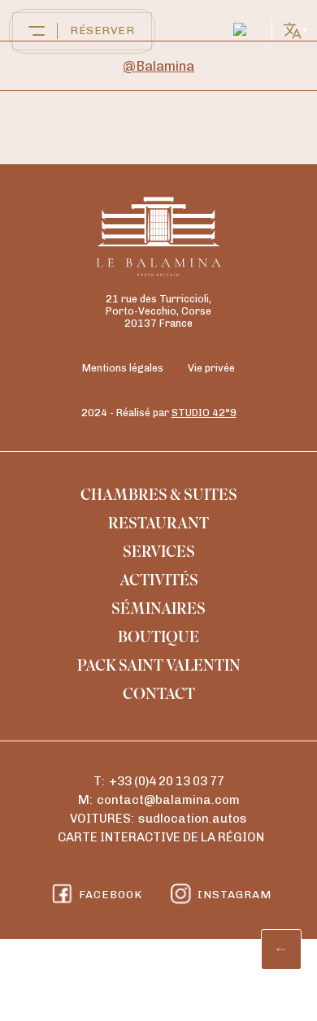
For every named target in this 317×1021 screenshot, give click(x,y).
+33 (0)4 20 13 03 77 (166, 781)
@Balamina (158, 66)
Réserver (102, 30)
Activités (158, 582)
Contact (159, 696)
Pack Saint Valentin (159, 667)
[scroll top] (281, 949)
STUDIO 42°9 (204, 412)
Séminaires (158, 610)
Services (159, 553)
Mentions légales (122, 368)
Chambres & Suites (158, 496)
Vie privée (211, 368)
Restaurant (158, 525)
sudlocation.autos (192, 818)
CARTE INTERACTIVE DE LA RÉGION (161, 837)
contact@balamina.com (168, 800)
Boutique (158, 639)
